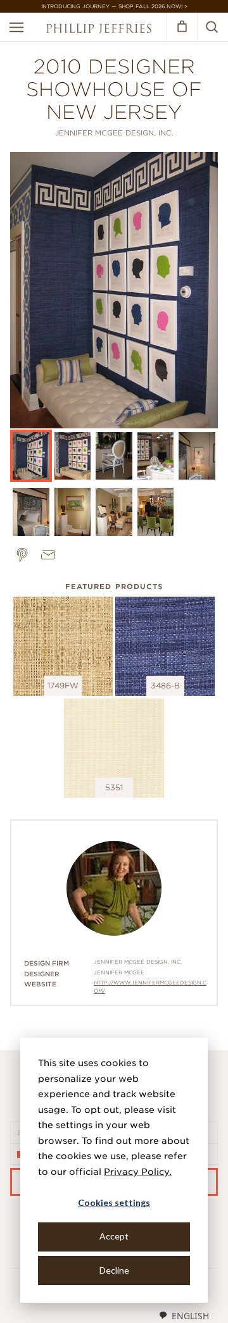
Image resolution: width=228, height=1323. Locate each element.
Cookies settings (114, 1202)
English (190, 1316)
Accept (114, 1236)
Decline (114, 1270)
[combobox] (183, 1315)
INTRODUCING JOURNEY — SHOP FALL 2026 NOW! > (114, 6)
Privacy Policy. (138, 1172)
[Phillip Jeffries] (98, 30)
